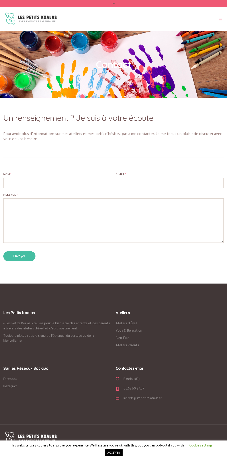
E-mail (121, 174)
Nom (7, 174)
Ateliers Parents (127, 345)
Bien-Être (122, 338)
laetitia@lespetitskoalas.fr (142, 398)
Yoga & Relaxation (129, 330)
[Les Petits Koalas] (31, 438)
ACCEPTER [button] (113, 452)
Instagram (10, 386)
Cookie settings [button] (200, 445)
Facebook (10, 379)
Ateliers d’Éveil (126, 323)
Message (10, 194)
